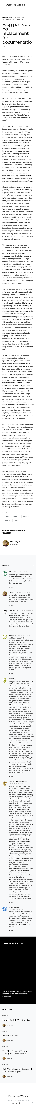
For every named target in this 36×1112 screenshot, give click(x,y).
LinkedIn (29, 1102)
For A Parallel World (21, 115)
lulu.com (12, 618)
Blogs (5, 530)
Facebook (23, 1102)
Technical (20, 17)
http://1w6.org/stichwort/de (18, 854)
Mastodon (11, 1102)
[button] (28, 4)
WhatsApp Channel (18, 1104)
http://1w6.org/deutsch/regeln (19, 845)
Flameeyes (15, 541)
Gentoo (6, 533)
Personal (12, 17)
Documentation (17, 530)
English (5, 17)
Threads (5, 1102)
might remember (21, 275)
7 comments (19, 19)
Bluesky (17, 1102)
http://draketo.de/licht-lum (18, 869)
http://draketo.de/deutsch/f (18, 864)
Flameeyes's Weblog (14, 5)
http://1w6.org (21, 850)
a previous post (23, 56)
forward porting (8, 344)
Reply (11, 587)
